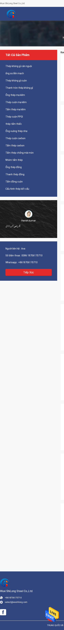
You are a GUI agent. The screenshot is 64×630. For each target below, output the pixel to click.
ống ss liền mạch (14, 73)
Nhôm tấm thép (14, 160)
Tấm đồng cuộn (14, 181)
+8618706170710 (28, 262)
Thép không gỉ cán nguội (18, 66)
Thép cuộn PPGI (14, 116)
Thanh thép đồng (14, 174)
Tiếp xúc (28, 272)
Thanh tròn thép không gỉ (19, 87)
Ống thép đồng (13, 167)
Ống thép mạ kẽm (15, 95)
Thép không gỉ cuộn (16, 80)
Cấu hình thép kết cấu (17, 188)
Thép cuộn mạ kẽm (16, 102)
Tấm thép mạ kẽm (15, 109)
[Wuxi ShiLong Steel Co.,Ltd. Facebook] (3, 612)
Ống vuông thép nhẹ (16, 131)
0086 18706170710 (32, 255)
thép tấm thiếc (13, 123)
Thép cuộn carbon (15, 138)
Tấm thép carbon (14, 145)
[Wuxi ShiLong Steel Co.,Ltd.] (11, 13)
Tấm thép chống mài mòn (19, 152)
